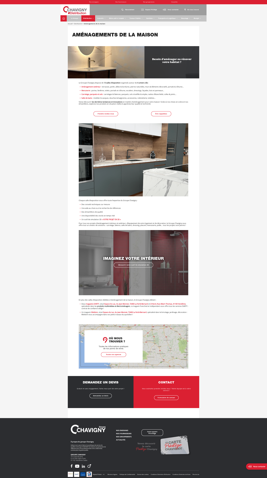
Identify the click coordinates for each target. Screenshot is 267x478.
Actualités (174, 2)
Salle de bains (86, 98)
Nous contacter (173, 10)
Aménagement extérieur (91, 87)
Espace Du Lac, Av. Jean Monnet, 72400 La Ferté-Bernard (126, 304)
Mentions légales (112, 474)
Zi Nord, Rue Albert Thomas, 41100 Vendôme (168, 304)
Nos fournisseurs (120, 2)
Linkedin (83, 466)
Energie (196, 18)
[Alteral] (70, 474)
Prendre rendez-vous (106, 114)
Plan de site (196, 474)
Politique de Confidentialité (127, 474)
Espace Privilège (151, 10)
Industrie (100, 18)
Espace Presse (97, 474)
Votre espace (152, 432)
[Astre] (83, 474)
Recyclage (184, 18)
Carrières (149, 18)
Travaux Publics (135, 18)
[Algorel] (76, 474)
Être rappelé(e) (161, 114)
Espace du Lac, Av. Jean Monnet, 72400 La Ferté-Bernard (125, 312)
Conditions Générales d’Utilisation (160, 474)
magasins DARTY (92, 304)
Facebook (71, 466)
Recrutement (129, 10)
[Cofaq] (89, 474)
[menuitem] (94, 2)
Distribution (87, 18)
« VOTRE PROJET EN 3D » (111, 219)
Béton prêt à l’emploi (116, 18)
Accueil (63, 18)
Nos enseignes (94, 2)
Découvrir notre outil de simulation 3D (133, 265)
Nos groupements (149, 2)
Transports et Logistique (167, 18)
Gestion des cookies (143, 474)
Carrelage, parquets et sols (92, 94)
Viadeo (89, 466)
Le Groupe (74, 18)
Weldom (94, 312)
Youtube (77, 466)
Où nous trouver (193, 10)
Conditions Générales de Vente (181, 474)
